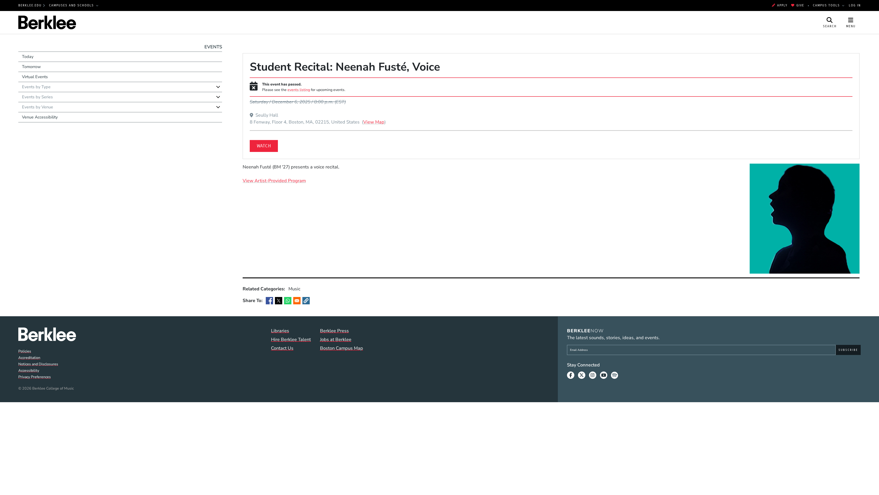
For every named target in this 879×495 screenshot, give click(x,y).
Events (213, 47)
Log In (855, 5)
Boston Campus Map (341, 348)
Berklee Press (334, 331)
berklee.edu (30, 5)
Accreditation (29, 357)
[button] (306, 300)
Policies (24, 351)
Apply (782, 5)
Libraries (280, 331)
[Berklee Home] (47, 334)
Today (27, 56)
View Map (373, 122)
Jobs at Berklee (335, 339)
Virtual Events (35, 77)
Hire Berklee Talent (291, 339)
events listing (299, 89)
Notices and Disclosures (38, 364)
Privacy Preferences (34, 377)
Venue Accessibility (40, 117)
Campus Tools (827, 5)
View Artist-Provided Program (274, 181)
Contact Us (282, 348)
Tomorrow (31, 66)
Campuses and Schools (72, 5)
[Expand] (218, 87)
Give (800, 5)
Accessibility (28, 370)
